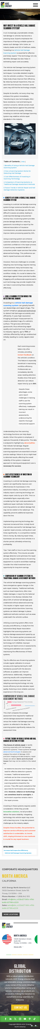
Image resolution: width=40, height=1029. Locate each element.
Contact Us (20, 1007)
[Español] (36, 1026)
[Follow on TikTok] (34, 1019)
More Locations (11, 914)
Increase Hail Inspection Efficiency (16, 850)
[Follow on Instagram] (20, 1019)
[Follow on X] (15, 1019)
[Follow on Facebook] (5, 1019)
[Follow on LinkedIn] (10, 1019)
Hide (23, 161)
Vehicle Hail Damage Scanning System (18, 853)
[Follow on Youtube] (25, 1019)
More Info (18, 947)
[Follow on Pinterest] (29, 1019)
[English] (33, 1026)
